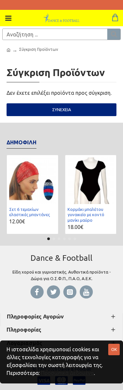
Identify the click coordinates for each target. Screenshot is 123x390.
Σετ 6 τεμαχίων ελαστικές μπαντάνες (29, 212)
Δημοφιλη (21, 142)
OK (114, 349)
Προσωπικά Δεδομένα (67, 373)
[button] (48, 238)
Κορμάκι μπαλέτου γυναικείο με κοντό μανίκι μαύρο (86, 215)
